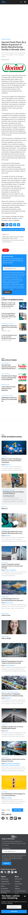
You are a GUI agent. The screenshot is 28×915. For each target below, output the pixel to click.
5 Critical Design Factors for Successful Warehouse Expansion (9, 336)
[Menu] (25, 1)
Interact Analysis (10, 665)
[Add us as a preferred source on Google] (18, 224)
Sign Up (7, 292)
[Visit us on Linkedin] (11, 818)
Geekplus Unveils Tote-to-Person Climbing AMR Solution (12, 727)
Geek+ (6, 731)
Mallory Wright (6, 638)
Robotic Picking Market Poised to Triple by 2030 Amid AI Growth (12, 662)
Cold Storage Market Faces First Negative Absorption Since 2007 (8, 315)
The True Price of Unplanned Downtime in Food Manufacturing (12, 694)
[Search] (21, 1)
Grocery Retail (5, 373)
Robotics (4, 457)
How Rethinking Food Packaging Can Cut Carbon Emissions (13, 794)
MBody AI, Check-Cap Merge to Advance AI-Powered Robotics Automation (8, 304)
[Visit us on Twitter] (7, 818)
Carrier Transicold (10, 570)
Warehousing (6, 39)
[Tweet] (14, 224)
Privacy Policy (17, 289)
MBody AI (7, 464)
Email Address (7, 265)
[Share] (6, 224)
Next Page (17, 810)
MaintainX (8, 698)
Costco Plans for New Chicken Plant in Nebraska (8, 388)
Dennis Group (9, 602)
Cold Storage (5, 529)
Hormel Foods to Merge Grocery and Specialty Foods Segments (9, 377)
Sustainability (5, 363)
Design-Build (5, 596)
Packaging (4, 791)
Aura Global (8, 798)
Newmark (7, 535)
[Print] (2, 224)
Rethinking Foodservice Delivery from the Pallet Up (9, 327)
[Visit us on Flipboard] (15, 818)
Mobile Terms (6, 289)
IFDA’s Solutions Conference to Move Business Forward (13, 760)
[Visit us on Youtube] (19, 818)
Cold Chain (4, 562)
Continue (14, 911)
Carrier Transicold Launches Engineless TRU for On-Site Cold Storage (11, 566)
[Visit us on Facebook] (2, 818)
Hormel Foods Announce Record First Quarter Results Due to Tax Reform (9, 367)
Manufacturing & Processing (9, 692)
